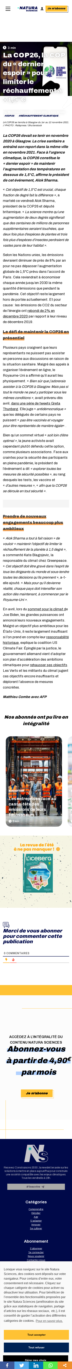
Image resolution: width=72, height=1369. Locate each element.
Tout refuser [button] (36, 1347)
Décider (36, 1213)
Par (16, 112)
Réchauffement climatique (39, 115)
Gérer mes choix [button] (35, 1360)
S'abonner (36, 1248)
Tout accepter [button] (36, 1334)
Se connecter (36, 1252)
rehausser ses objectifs (48, 665)
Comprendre (36, 1209)
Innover (36, 1224)
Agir (36, 1217)
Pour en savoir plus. (49, 1321)
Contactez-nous (36, 1260)
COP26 (10, 115)
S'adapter (16, 790)
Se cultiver (36, 1228)
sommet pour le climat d (47, 609)
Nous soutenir (36, 1256)
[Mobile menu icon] (7, 8)
